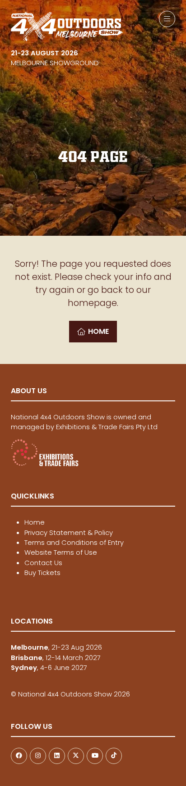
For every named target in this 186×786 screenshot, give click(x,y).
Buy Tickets (42, 572)
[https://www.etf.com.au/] (45, 464)
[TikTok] (114, 756)
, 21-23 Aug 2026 (56, 647)
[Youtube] (95, 756)
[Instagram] (38, 756)
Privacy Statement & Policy (68, 532)
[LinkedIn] (57, 756)
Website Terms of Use (60, 552)
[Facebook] (19, 756)
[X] (76, 756)
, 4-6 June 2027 (49, 667)
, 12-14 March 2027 (56, 657)
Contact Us (43, 562)
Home (34, 522)
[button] (167, 19)
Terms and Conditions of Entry (74, 542)
